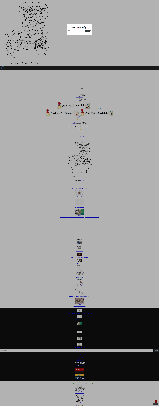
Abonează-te (88, 30)
